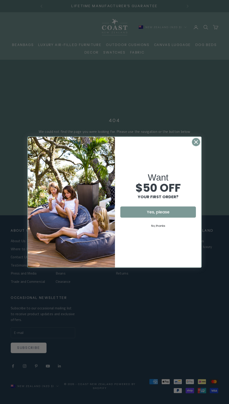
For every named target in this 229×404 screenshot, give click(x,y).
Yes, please (158, 212)
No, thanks (158, 226)
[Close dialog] (196, 142)
